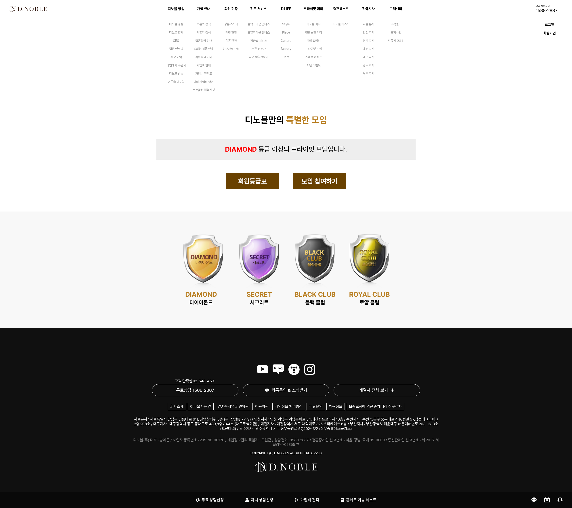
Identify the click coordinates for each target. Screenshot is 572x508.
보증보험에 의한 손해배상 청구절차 (375, 406)
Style (286, 24)
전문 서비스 (258, 9)
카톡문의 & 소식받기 (289, 390)
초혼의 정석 (204, 24)
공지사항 (396, 32)
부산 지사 (368, 73)
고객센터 (396, 9)
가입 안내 (203, 9)
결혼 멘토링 (176, 49)
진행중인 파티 (313, 32)
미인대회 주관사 (176, 65)
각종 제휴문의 (396, 40)
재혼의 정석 (204, 32)
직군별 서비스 (258, 40)
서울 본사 (368, 24)
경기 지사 (368, 40)
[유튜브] (262, 369)
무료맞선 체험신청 (204, 90)
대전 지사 (368, 49)
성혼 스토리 (231, 24)
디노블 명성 (176, 9)
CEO (176, 40)
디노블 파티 (314, 24)
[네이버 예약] (547, 500)
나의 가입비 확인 (203, 82)
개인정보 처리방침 (289, 406)
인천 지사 (368, 32)
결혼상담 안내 (203, 40)
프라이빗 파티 (313, 9)
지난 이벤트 (314, 65)
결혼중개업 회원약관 (233, 406)
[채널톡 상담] (560, 500)
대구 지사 (368, 57)
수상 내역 (176, 57)
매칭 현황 (231, 32)
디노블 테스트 (341, 24)
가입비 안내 (204, 65)
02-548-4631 (204, 381)
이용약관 (262, 406)
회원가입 (549, 33)
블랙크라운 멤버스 (259, 24)
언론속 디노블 (176, 82)
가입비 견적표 (203, 73)
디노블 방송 (176, 73)
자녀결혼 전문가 (258, 57)
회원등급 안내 (203, 57)
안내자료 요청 (231, 49)
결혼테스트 (341, 9)
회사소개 (177, 406)
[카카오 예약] (534, 500)
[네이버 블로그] (278, 369)
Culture (286, 40)
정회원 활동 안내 (203, 49)
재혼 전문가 (259, 49)
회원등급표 (252, 181)
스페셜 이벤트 (313, 57)
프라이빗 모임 (313, 49)
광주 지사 (368, 65)
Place (286, 32)
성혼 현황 (231, 40)
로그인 (549, 24)
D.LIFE (286, 9)
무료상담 (195, 390)
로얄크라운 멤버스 (259, 32)
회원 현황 (231, 9)
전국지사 (368, 9)
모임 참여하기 (319, 181)
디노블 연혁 (176, 32)
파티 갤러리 (314, 40)
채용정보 (335, 406)
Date (286, 57)
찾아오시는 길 (200, 406)
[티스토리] (294, 369)
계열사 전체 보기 (373, 390)
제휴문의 (315, 406)
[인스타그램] (309, 369)
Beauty (286, 49)
